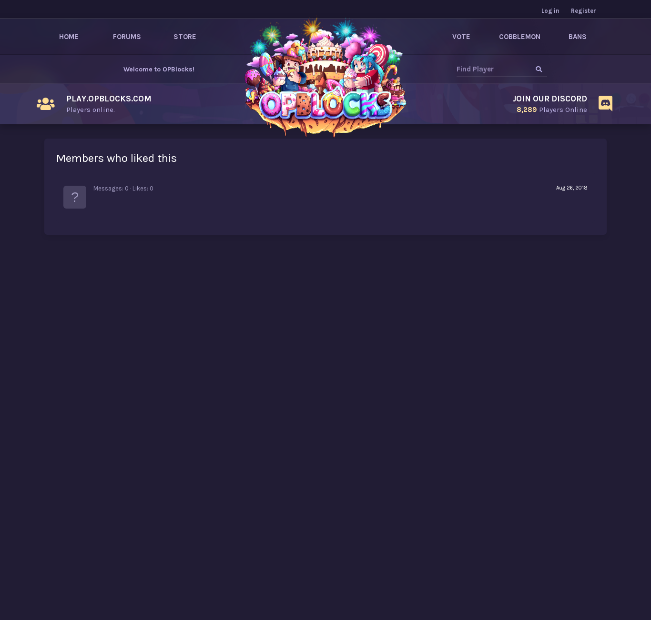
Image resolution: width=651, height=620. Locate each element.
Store (184, 36)
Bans (578, 36)
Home (69, 36)
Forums (127, 36)
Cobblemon (519, 36)
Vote (461, 36)
